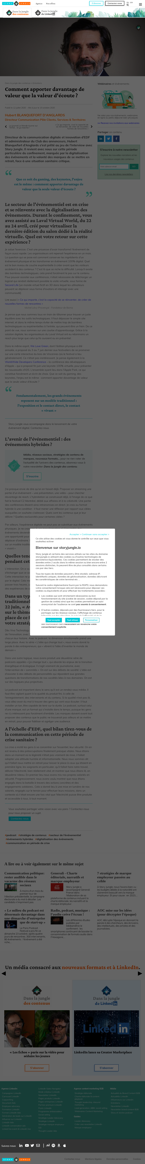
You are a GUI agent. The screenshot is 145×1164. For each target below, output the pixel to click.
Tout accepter (53, 620)
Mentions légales (93, 1159)
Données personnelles (117, 1159)
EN (131, 2)
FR (128, 2)
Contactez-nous (115, 3)
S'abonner (96, 3)
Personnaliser (91, 620)
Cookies (137, 1159)
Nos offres (50, 3)
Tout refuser (72, 620)
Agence (39, 3)
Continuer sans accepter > (95, 534)
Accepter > (75, 534)
